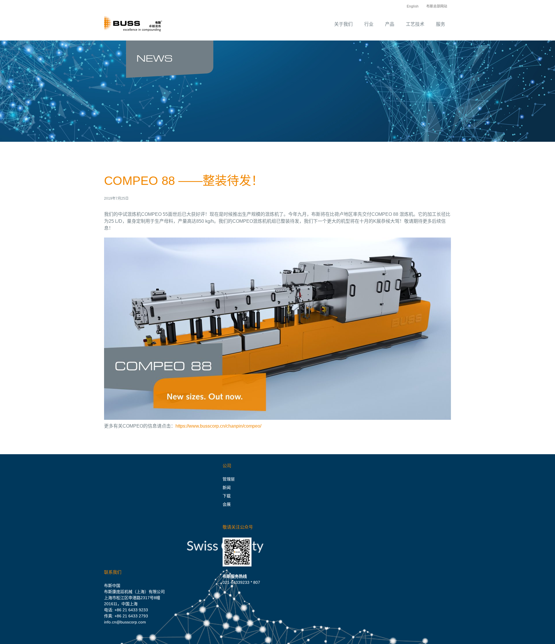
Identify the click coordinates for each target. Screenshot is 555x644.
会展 (227, 504)
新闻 (227, 487)
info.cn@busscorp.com (125, 622)
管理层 (229, 479)
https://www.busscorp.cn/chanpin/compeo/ (218, 426)
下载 (227, 496)
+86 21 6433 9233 (131, 610)
